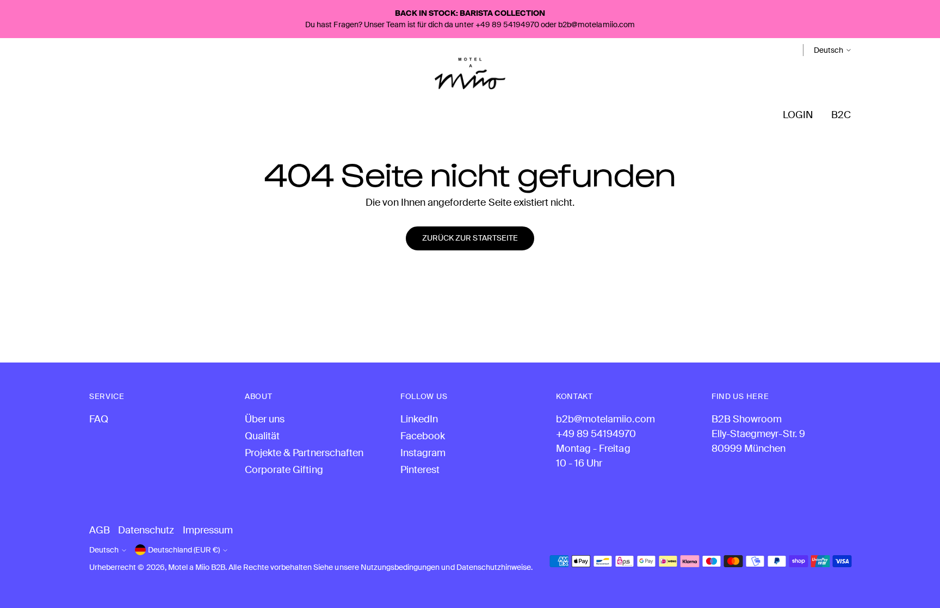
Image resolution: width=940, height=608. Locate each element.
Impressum (208, 530)
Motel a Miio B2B (197, 567)
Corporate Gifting (284, 469)
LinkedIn (419, 419)
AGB (99, 530)
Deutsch (828, 50)
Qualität (262, 436)
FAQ (98, 419)
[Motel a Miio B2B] (470, 73)
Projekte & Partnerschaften (304, 452)
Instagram (423, 452)
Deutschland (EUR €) (184, 550)
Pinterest (420, 469)
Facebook (422, 436)
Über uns (265, 419)
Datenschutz (146, 530)
